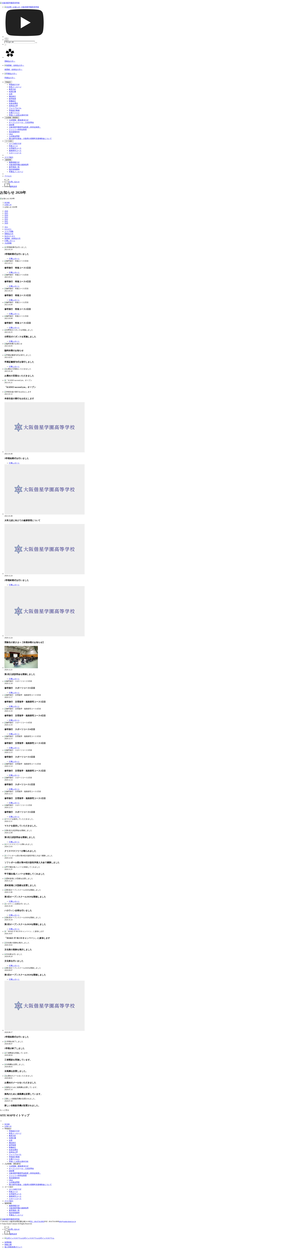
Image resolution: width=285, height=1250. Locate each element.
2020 (6, 223)
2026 (6, 211)
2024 (6, 215)
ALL (6, 227)
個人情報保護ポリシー (13, 1247)
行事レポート (9, 241)
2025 (6, 213)
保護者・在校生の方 (12, 238)
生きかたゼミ (9, 236)
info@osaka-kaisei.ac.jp (67, 1221)
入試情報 (8, 243)
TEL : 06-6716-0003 (37, 1221)
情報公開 (8, 1245)
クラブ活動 (8, 231)
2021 (6, 221)
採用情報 (8, 1242)
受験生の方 (8, 234)
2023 (6, 217)
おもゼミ (8, 229)
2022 (6, 219)
